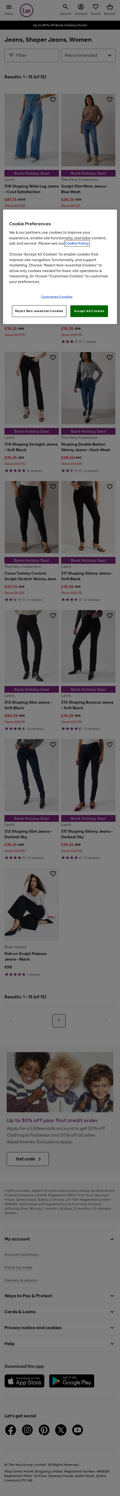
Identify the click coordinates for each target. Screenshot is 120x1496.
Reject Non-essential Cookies (39, 311)
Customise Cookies (57, 296)
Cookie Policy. (77, 243)
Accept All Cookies (89, 311)
